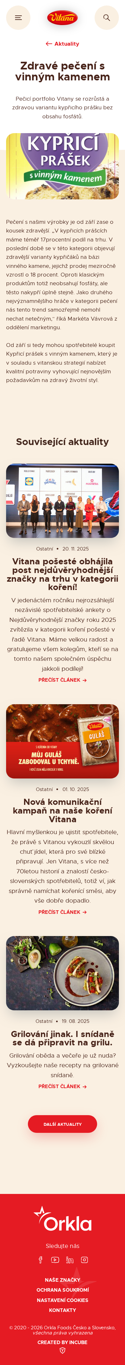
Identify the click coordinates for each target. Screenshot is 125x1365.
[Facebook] (40, 1260)
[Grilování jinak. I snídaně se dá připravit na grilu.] (62, 973)
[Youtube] (55, 1260)
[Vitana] (62, 17)
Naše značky (62, 1280)
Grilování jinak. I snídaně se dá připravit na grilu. (62, 1038)
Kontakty (62, 1310)
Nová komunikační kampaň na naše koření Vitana (62, 811)
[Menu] (18, 17)
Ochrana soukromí (63, 1290)
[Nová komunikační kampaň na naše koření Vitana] (62, 741)
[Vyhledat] (107, 17)
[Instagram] (84, 1260)
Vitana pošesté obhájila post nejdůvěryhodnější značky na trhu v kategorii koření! (62, 574)
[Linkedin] (70, 1260)
